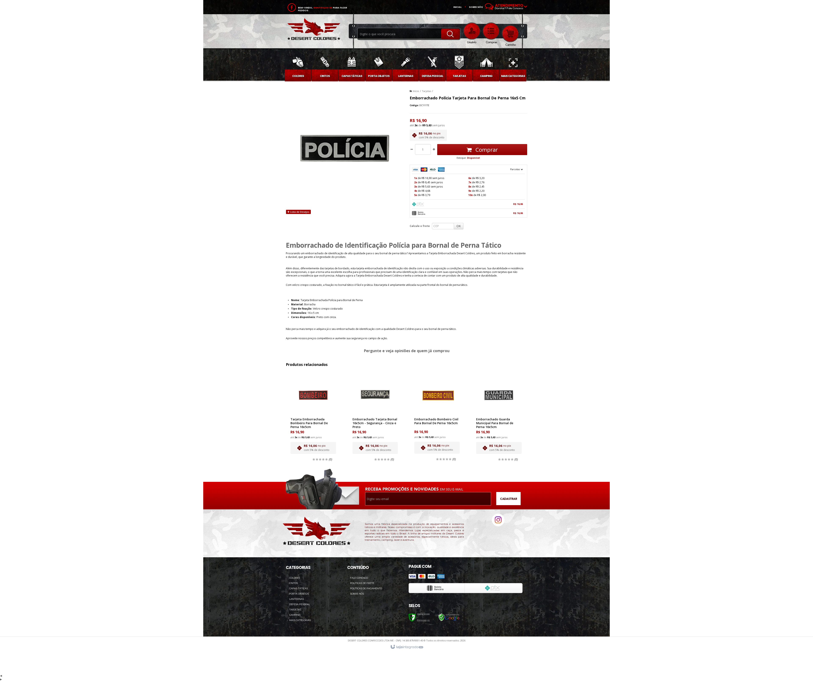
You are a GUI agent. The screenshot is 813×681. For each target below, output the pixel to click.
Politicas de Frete (362, 583)
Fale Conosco (359, 577)
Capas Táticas (298, 588)
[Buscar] (450, 34)
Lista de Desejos (299, 211)
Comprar (486, 149)
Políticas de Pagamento (366, 588)
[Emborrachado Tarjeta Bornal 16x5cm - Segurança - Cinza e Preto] (375, 416)
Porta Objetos (299, 593)
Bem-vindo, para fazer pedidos (322, 9)
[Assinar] (508, 499)
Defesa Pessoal (299, 604)
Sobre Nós (357, 593)
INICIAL (457, 7)
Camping (294, 614)
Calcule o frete (420, 226)
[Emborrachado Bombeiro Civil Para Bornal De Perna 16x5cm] (437, 416)
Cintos (293, 583)
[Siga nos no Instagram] (498, 525)
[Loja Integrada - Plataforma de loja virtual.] (407, 647)
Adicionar (315, 436)
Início (416, 91)
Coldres (294, 577)
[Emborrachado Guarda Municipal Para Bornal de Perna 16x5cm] (499, 416)
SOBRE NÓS (476, 7)
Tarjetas (426, 91)
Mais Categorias (300, 620)
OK (458, 226)
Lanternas (296, 599)
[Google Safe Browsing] (449, 617)
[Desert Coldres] (314, 29)
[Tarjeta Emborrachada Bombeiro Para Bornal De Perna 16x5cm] (313, 416)
